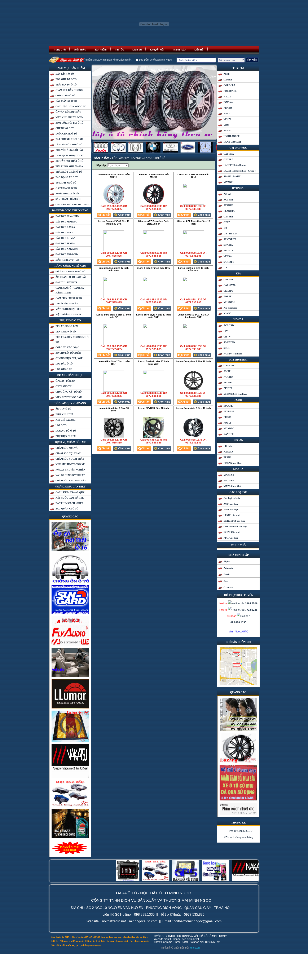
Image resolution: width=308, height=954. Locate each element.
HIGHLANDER (232, 136)
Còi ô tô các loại (67, 347)
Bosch (226, 574)
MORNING (229, 302)
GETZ (227, 222)
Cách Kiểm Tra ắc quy (70, 492)
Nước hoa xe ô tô (67, 193)
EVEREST (229, 411)
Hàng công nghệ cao (70, 265)
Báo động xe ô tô (67, 177)
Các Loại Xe (238, 492)
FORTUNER (230, 91)
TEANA (228, 457)
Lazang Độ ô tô (66, 430)
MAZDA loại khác (233, 486)
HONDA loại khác (233, 353)
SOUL (227, 348)
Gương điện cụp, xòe (69, 358)
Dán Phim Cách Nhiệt (69, 503)
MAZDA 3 (229, 475)
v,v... (77, 945)
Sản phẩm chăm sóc (68, 199)
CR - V (227, 336)
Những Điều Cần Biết (70, 486)
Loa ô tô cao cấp (67, 303)
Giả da (54, 941)
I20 (225, 228)
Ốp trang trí (64, 386)
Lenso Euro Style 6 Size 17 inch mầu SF (113, 315)
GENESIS (228, 216)
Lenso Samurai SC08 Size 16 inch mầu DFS (113, 222)
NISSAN (238, 440)
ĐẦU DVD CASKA (65, 227)
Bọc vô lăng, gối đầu (70, 150)
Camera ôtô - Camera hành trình (70, 290)
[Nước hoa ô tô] (70, 806)
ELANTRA (229, 211)
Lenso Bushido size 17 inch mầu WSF (153, 362)
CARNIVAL (230, 285)
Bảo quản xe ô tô (67, 508)
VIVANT (228, 182)
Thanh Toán (179, 49)
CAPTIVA (229, 154)
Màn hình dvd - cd (67, 260)
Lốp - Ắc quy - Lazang (70, 403)
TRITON (228, 382)
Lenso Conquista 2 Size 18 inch (193, 408)
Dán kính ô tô (65, 73)
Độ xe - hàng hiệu (70, 375)
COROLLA (229, 85)
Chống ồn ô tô (65, 95)
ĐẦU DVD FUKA (65, 232)
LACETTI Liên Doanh (235, 165)
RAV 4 (227, 113)
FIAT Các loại (231, 537)
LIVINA (228, 446)
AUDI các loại (231, 504)
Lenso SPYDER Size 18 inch (153, 408)
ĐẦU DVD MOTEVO (66, 221)
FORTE (228, 296)
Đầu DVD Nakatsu (67, 249)
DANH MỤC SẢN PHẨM (70, 68)
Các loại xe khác (232, 498)
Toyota (238, 68)
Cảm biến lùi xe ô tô (69, 298)
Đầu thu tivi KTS (66, 282)
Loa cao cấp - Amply (119, 937)
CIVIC (227, 331)
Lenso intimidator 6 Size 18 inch (114, 409)
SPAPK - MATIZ (232, 176)
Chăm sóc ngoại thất (70, 459)
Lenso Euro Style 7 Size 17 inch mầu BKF (153, 315)
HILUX (227, 96)
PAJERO (228, 377)
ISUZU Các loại (231, 532)
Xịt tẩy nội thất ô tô (70, 161)
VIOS (226, 125)
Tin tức (119, 49)
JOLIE (227, 371)
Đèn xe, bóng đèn (67, 326)
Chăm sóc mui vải (67, 448)
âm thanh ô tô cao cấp (71, 277)
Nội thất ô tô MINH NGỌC (65, 937)
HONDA (238, 319)
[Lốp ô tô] (154, 102)
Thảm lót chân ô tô (69, 172)
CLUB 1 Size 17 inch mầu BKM (153, 268)
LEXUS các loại (231, 515)
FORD (238, 399)
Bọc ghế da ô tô (66, 79)
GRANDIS (229, 365)
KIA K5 (228, 313)
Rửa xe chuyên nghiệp (70, 469)
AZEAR (228, 194)
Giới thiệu (80, 49)
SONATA (228, 245)
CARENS (228, 279)
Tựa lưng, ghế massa (69, 166)
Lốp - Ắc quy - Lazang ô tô (114, 941)
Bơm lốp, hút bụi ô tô (70, 123)
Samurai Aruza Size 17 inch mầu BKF (114, 269)
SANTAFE (229, 262)
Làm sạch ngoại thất (70, 155)
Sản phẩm (100, 49)
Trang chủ (59, 49)
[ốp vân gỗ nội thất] (70, 550)
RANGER (229, 434)
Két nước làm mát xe (70, 497)
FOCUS (228, 422)
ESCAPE (228, 406)
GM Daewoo (238, 147)
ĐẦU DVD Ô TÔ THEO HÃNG (70, 210)
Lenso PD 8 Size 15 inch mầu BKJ (193, 175)
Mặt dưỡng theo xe (69, 314)
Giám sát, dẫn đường (69, 90)
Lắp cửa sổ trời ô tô (69, 144)
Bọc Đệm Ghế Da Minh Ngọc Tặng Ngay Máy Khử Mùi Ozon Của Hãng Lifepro (151, 59)
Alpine (227, 561)
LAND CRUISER (232, 142)
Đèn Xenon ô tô (66, 331)
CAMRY (228, 79)
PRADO (228, 108)
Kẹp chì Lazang (66, 420)
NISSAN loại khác (233, 463)
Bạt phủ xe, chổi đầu (69, 139)
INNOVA (228, 102)
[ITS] (154, 45)
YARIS (227, 130)
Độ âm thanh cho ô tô (70, 271)
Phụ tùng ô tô (70, 320)
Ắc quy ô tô (63, 409)
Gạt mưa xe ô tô (66, 188)
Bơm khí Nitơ (64, 414)
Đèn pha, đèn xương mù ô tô (72, 339)
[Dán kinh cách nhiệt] (238, 814)
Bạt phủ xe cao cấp (139, 941)
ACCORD (229, 325)
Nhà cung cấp (238, 555)
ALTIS (227, 74)
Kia (238, 273)
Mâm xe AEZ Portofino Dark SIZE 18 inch (153, 222)
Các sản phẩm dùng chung (73, 204)
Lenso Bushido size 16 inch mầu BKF (193, 269)
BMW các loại (231, 509)
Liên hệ (198, 49)
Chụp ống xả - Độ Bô (69, 391)
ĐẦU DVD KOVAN (65, 238)
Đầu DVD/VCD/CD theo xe (94, 937)
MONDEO (229, 428)
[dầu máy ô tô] (70, 837)
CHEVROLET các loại (235, 526)
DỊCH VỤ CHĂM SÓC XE (70, 442)
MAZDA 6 (229, 480)
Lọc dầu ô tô (64, 363)
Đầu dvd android (67, 254)
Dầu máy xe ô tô (66, 101)
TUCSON (228, 250)
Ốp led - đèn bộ (65, 381)
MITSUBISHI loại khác (235, 394)
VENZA (228, 119)
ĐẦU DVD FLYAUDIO (67, 216)
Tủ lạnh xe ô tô (66, 182)
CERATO (228, 291)
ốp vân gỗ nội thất (68, 112)
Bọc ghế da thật (139, 937)
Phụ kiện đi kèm (66, 436)
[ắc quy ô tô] (238, 761)
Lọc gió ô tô (64, 369)
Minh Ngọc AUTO (238, 631)
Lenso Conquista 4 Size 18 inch (193, 361)
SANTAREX (230, 239)
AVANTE (228, 205)
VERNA (228, 256)
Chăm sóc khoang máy (71, 480)
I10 (225, 267)
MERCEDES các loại (234, 521)
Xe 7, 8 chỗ (238, 545)
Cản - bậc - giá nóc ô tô (71, 106)
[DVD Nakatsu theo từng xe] (70, 776)
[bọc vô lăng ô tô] (70, 741)
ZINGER (228, 388)
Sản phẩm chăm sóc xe (62, 945)
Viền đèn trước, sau (69, 397)
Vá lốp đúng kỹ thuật (70, 475)
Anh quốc (228, 568)
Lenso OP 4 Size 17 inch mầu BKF (114, 362)
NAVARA (228, 451)
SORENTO (229, 342)
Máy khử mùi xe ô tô (69, 117)
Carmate (228, 587)
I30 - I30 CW (230, 233)
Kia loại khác (230, 307)
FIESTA (228, 417)
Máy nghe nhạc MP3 (69, 309)
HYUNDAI (238, 188)
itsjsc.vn (195, 947)
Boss (226, 581)
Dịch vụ (137, 49)
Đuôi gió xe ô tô (66, 133)
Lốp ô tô (61, 425)
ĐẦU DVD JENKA (65, 243)
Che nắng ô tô (65, 128)
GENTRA (228, 159)
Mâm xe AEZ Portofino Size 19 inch (193, 222)
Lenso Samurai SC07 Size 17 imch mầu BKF (193, 315)
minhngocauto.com (91, 945)
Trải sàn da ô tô (66, 84)
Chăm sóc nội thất (68, 453)
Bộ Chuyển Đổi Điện (68, 353)
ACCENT (228, 199)
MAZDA (238, 469)
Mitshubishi (238, 359)
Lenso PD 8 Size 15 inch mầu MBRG (154, 175)
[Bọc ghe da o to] (70, 676)
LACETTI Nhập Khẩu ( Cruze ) (240, 170)
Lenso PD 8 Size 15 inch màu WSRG (114, 175)
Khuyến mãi (157, 49)
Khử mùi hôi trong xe (70, 464)
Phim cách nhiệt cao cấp (72, 941)
